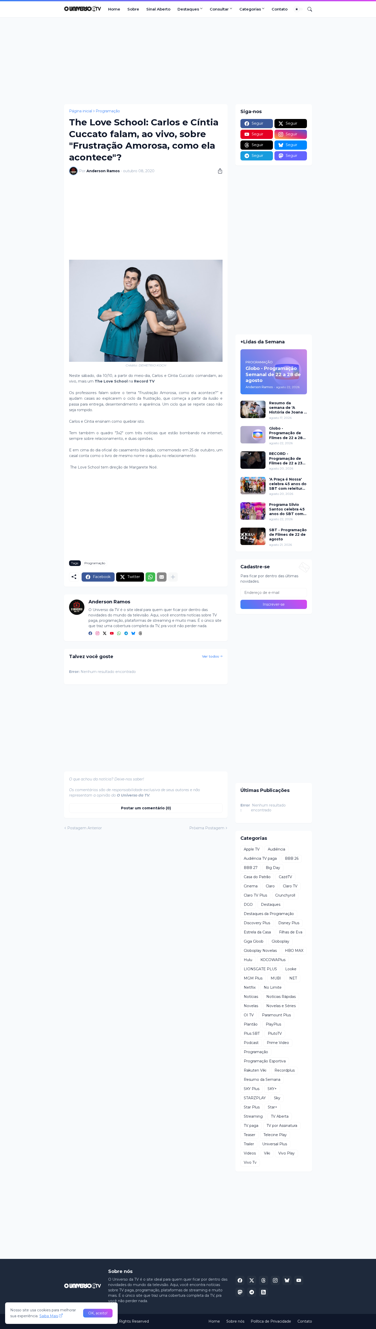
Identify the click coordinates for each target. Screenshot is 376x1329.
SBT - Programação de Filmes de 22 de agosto (288, 534)
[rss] (263, 1292)
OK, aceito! (97, 1313)
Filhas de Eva (290, 932)
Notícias (251, 996)
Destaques (188, 9)
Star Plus (252, 1107)
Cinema (251, 886)
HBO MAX (294, 950)
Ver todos (210, 656)
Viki (267, 1153)
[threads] (140, 633)
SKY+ (272, 1088)
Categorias (250, 9)
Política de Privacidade (271, 1321)
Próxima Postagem (206, 828)
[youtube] (112, 633)
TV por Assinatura (282, 1125)
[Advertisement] (188, 60)
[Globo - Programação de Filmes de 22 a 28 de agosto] (253, 434)
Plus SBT (252, 1033)
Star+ (272, 1107)
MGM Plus (253, 978)
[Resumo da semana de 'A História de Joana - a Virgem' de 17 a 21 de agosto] (253, 409)
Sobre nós (235, 1321)
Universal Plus (274, 1144)
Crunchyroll (285, 895)
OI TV (249, 1015)
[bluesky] (133, 633)
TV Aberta (280, 1116)
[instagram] (97, 633)
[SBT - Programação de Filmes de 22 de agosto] (253, 536)
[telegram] (126, 633)
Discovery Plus (257, 923)
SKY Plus (251, 1088)
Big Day (273, 867)
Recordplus (284, 1070)
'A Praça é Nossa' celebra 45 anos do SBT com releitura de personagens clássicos (287, 484)
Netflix (250, 987)
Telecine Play (275, 1134)
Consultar (219, 9)
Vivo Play (286, 1153)
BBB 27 (251, 867)
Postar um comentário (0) (146, 808)
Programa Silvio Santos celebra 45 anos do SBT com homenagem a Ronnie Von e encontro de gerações (287, 509)
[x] (251, 1280)
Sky (277, 1098)
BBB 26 (291, 858)
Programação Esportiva (265, 1061)
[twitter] (104, 633)
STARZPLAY (255, 1098)
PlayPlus (273, 1024)
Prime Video (278, 1042)
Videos (250, 1153)
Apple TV (252, 849)
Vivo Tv (250, 1162)
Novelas (251, 1006)
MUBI (276, 978)
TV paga (251, 1125)
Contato (279, 9)
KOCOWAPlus (272, 959)
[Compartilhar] (218, 171)
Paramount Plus (276, 1015)
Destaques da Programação (269, 913)
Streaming (253, 1116)
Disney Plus (288, 923)
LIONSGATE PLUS (260, 969)
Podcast (251, 1042)
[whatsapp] (119, 633)
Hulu (248, 959)
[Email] (162, 577)
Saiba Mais (48, 1316)
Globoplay (280, 941)
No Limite (273, 987)
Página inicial (80, 111)
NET (293, 978)
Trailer (249, 1144)
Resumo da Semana (262, 1079)
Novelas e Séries (281, 1006)
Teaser (249, 1134)
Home (114, 9)
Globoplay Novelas (260, 950)
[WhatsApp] (150, 577)
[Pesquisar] (307, 9)
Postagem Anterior (84, 828)
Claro (270, 886)
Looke (290, 969)
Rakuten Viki (255, 1070)
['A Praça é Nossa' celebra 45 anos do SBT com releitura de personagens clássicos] (253, 485)
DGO (248, 904)
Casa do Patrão (257, 877)
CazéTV (285, 877)
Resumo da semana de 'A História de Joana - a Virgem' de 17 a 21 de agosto (288, 408)
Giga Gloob (253, 941)
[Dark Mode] (298, 9)
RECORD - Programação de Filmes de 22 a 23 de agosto (285, 458)
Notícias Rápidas (281, 996)
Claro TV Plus (255, 895)
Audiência (276, 849)
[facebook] (90, 633)
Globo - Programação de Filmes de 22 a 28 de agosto (286, 433)
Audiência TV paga (260, 858)
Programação (108, 111)
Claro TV (290, 886)
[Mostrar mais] (173, 577)
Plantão (251, 1024)
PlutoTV (275, 1033)
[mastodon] (240, 1292)
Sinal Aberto (158, 9)
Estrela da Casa (257, 932)
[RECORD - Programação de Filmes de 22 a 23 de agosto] (253, 460)
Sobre (133, 9)
